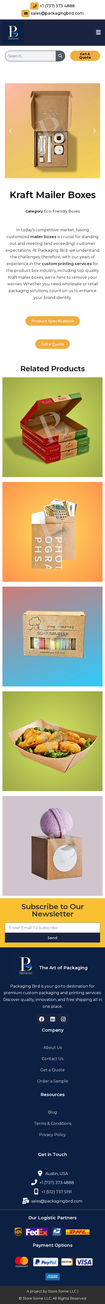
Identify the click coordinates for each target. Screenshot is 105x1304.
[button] (98, 32)
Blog (52, 1112)
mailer (36, 236)
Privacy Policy (52, 1134)
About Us (52, 1047)
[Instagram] (63, 1019)
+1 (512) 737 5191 (57, 1192)
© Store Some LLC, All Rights (44, 1298)
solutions (39, 290)
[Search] (60, 56)
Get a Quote (52, 1070)
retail (93, 284)
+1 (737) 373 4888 (57, 6)
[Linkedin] (52, 1019)
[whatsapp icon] (36, 1191)
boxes (49, 236)
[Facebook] (41, 1019)
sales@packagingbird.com (57, 13)
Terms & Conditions (52, 1123)
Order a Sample (52, 1081)
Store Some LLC (62, 1291)
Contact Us (52, 1058)
